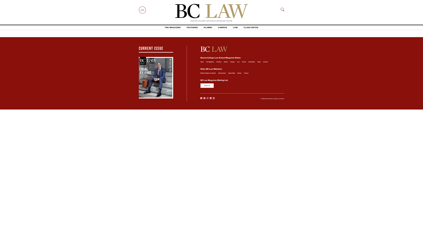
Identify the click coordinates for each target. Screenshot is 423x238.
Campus (222, 27)
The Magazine (173, 27)
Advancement (222, 73)
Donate (239, 73)
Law (235, 27)
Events (244, 62)
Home (202, 62)
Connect (265, 62)
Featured (192, 27)
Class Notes (251, 27)
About (259, 62)
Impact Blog (231, 73)
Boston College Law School (208, 73)
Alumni (208, 27)
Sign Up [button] (207, 85)
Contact (246, 73)
